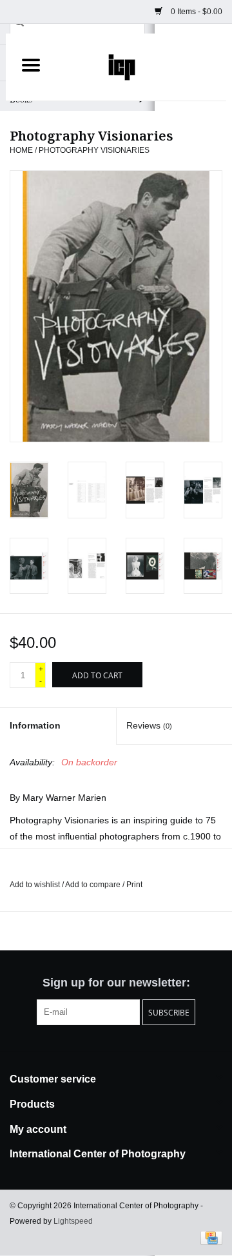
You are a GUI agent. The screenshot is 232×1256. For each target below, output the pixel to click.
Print (134, 884)
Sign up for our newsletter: (116, 982)
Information (35, 725)
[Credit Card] (209, 1237)
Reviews (149, 725)
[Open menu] (31, 64)
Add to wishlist (36, 884)
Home (21, 150)
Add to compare (93, 884)
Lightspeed (73, 1221)
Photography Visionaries (94, 150)
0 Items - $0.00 (195, 11)
